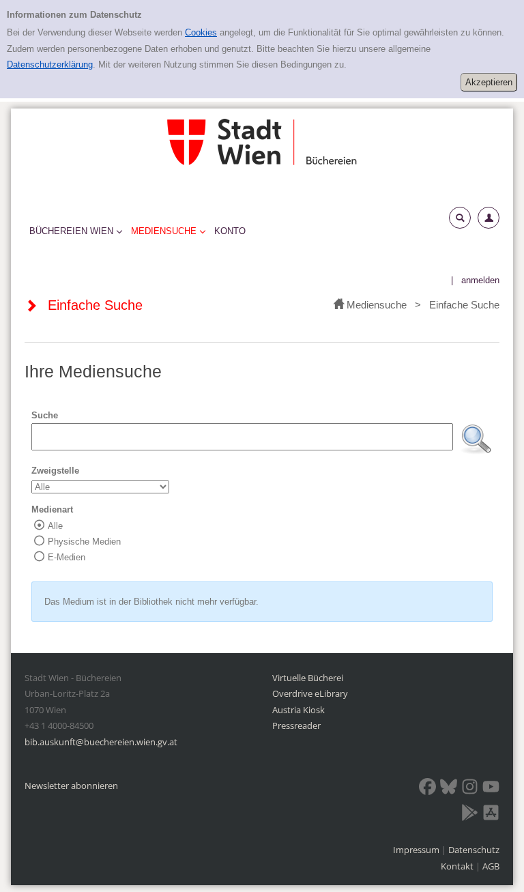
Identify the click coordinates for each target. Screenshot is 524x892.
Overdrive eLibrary (310, 693)
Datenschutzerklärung (50, 64)
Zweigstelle (55, 470)
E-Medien (66, 557)
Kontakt (457, 866)
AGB (490, 866)
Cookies (201, 32)
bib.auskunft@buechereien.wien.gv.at (101, 742)
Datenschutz (473, 850)
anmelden (480, 280)
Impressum (417, 850)
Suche (44, 415)
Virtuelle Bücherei (307, 678)
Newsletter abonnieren (71, 785)
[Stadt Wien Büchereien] (262, 141)
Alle (55, 526)
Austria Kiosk (298, 710)
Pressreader (296, 725)
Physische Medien (84, 541)
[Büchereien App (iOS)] (490, 815)
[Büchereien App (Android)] (469, 815)
